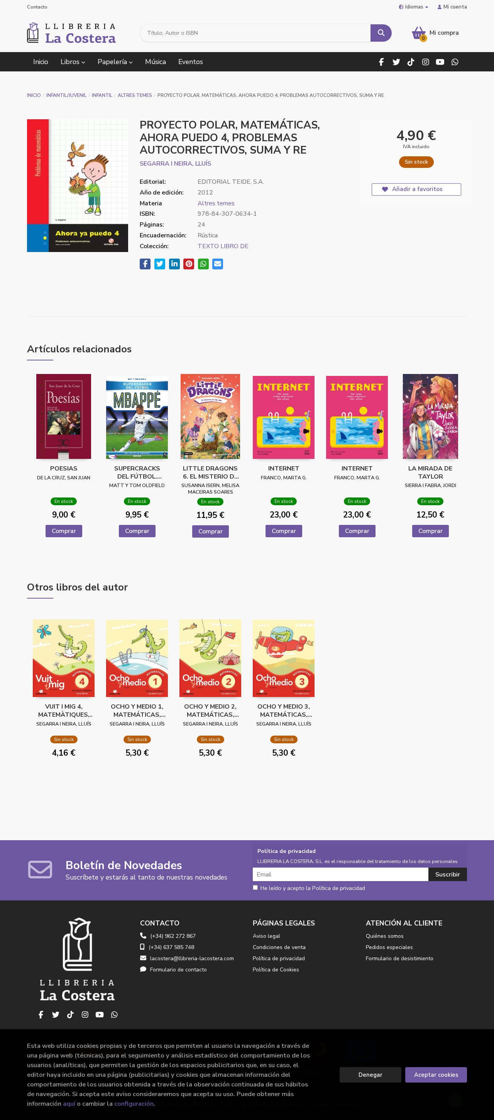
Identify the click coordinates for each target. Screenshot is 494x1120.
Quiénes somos (385, 936)
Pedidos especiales (389, 947)
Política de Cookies (276, 969)
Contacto (37, 6)
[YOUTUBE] (440, 62)
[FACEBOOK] (381, 62)
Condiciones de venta (279, 947)
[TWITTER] (396, 62)
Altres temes (135, 95)
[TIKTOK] (410, 62)
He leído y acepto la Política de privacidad (313, 888)
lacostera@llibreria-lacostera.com (192, 958)
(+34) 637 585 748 (171, 947)
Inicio (34, 95)
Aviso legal (266, 936)
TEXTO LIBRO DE (223, 246)
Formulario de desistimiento (399, 958)
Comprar (64, 531)
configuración (134, 1103)
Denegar (370, 1075)
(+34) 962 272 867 (173, 936)
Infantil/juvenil (66, 95)
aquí (69, 1103)
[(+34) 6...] (454, 62)
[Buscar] (381, 33)
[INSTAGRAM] (425, 62)
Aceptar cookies (436, 1075)
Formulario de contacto (178, 969)
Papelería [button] (113, 61)
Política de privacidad (279, 958)
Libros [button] (71, 61)
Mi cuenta (455, 6)
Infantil (102, 95)
